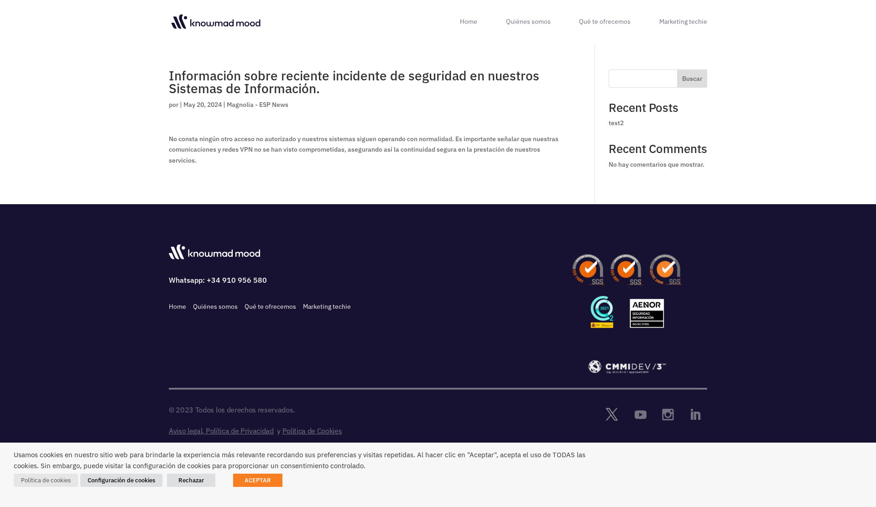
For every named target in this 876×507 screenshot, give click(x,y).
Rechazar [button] (191, 480)
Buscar (692, 78)
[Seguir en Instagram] (668, 415)
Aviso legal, (186, 430)
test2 (616, 123)
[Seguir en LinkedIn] (695, 415)
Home (468, 22)
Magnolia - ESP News (257, 104)
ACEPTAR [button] (258, 480)
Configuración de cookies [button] (121, 480)
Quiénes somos (528, 22)
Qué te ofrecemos (605, 22)
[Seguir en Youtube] (640, 415)
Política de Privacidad (240, 430)
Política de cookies (46, 480)
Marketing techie (683, 22)
